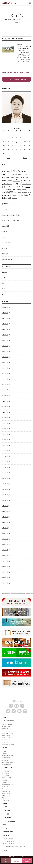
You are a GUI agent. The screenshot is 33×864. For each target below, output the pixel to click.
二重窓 (6, 189)
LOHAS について (6, 731)
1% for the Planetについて (8, 740)
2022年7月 (5, 412)
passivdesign (6, 177)
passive (13, 177)
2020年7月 (5, 522)
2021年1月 (5, 506)
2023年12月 (5, 324)
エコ (11, 180)
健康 (9, 189)
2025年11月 (5, 307)
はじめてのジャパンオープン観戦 (11, 215)
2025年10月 (5, 313)
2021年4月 (5, 489)
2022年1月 (5, 445)
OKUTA (6, 174)
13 (16, 142)
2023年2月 (5, 373)
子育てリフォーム (6, 798)
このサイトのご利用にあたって (22, 846)
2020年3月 (5, 528)
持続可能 (5, 192)
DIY (8, 171)
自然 (26, 195)
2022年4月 (5, 428)
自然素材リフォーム (6, 728)
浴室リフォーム (5, 789)
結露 (23, 195)
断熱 (11, 192)
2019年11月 (5, 550)
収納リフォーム (5, 800)
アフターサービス (6, 737)
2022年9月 (5, 401)
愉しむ (27, 189)
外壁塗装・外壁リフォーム (8, 784)
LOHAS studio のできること (8, 733)
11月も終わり (5, 209)
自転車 (9, 198)
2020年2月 (5, 533)
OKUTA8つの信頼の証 (7, 724)
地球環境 (18, 189)
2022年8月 (5, 406)
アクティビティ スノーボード (10, 220)
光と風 (13, 189)
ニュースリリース (7, 817)
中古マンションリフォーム (8, 777)
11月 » (25, 158)
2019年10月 (5, 555)
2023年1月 (5, 379)
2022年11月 (5, 390)
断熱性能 (24, 192)
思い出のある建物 (7, 259)
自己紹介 (4, 288)
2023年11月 (5, 329)
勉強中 (3, 237)
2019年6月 (5, 577)
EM (10, 171)
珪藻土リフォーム (6, 791)
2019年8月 (5, 566)
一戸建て (4, 751)
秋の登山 (4, 231)
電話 (6, 860)
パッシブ (17, 183)
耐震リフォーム (5, 782)
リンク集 (5, 828)
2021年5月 (5, 484)
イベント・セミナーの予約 (8, 841)
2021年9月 (5, 467)
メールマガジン (6, 810)
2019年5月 (5, 583)
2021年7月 (5, 478)
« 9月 (8, 158)
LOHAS (15, 171)
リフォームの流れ (6, 735)
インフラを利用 (6, 242)
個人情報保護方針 (11, 846)
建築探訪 (4, 272)
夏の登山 (4, 248)
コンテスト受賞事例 (6, 757)
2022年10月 (5, 395)
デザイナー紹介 (5, 742)
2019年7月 (5, 572)
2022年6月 (5, 417)
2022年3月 (5, 434)
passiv (14, 174)
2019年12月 (5, 544)
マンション (4, 753)
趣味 (3, 294)
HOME (4, 717)
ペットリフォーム (6, 793)
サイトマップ (4, 846)
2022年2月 (5, 439)
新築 (5, 195)
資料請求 (16, 860)
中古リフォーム (5, 775)
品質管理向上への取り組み (8, 744)
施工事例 (5, 747)
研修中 (3, 283)
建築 (23, 189)
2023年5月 (5, 362)
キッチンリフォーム (6, 786)
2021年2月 (5, 500)
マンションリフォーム (7, 771)
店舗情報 (5, 803)
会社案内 (5, 806)
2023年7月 (5, 351)
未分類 (3, 277)
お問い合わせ (6, 835)
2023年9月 (5, 340)
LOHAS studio (9, 3)
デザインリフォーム (6, 795)
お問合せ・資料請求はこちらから (16, 79)
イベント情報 (6, 814)
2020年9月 (5, 517)
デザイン (9, 184)
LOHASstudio (23, 171)
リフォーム (20, 187)
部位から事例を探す (6, 764)
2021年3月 (5, 495)
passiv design (23, 175)
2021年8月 (5, 472)
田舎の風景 (5, 253)
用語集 (4, 824)
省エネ (15, 195)
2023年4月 (5, 368)
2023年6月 (5, 357)
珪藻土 (10, 195)
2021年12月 (5, 450)
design (4, 171)
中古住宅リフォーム (6, 780)
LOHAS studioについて (8, 720)
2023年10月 (5, 335)
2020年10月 (5, 511)
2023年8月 (5, 346)
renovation (23, 177)
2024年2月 (5, 318)
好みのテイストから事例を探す (9, 762)
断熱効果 (15, 192)
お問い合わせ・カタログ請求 (8, 843)
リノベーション (11, 187)
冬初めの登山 (5, 226)
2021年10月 (5, 461)
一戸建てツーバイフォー (7, 755)
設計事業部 (14, 198)
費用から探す (5, 760)
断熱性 (19, 192)
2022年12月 (5, 384)
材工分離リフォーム (6, 726)
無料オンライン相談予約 (7, 839)
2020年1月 (5, 539)
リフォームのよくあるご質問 (9, 821)
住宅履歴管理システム (8, 831)
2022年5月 (5, 423)
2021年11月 (5, 456)
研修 (19, 195)
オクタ (16, 180)
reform (18, 177)
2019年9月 (5, 561)
